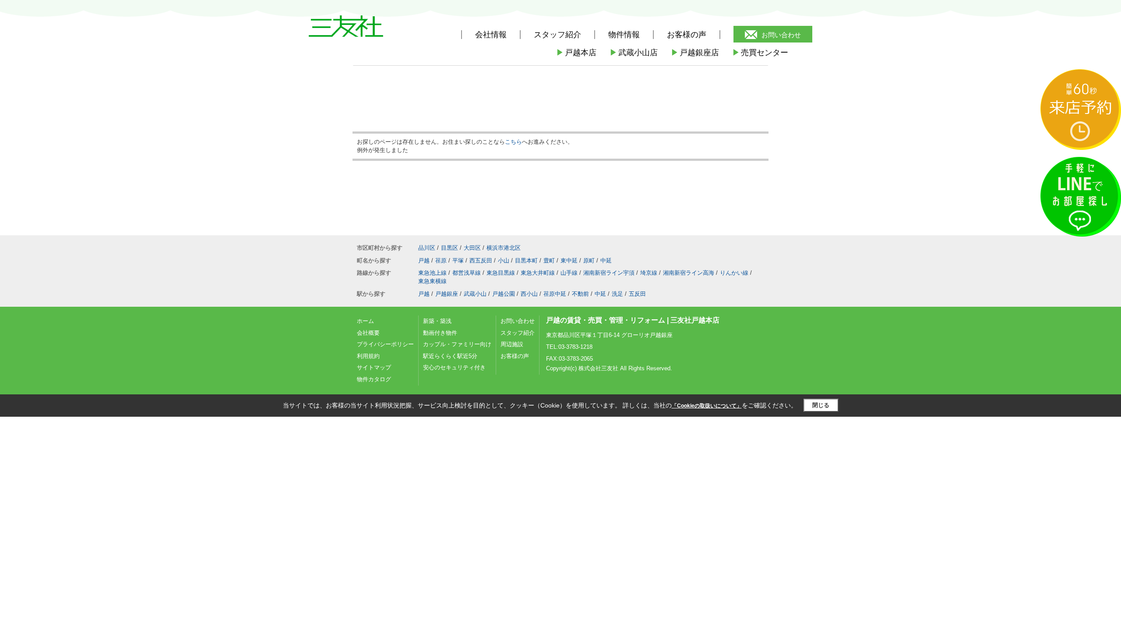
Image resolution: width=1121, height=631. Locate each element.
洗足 (617, 294)
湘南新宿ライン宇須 (609, 272)
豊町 (549, 260)
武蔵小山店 (634, 52)
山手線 (569, 272)
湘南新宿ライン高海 (688, 272)
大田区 (472, 248)
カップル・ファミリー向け (457, 344)
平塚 (458, 260)
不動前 (580, 294)
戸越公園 (503, 294)
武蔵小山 (475, 294)
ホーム (365, 321)
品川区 (426, 248)
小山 (503, 260)
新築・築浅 (437, 321)
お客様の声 (686, 34)
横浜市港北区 (503, 248)
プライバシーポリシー (385, 344)
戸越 (424, 260)
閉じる (820, 405)
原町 (589, 260)
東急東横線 (432, 281)
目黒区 (449, 248)
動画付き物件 (440, 333)
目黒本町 (526, 260)
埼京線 (648, 272)
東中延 (569, 260)
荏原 (441, 260)
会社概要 (368, 333)
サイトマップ (374, 367)
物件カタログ (374, 379)
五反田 (637, 294)
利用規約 (368, 356)
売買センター (760, 52)
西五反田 (480, 260)
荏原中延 (554, 294)
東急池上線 (432, 272)
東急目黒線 (500, 272)
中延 (606, 260)
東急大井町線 (538, 272)
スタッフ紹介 (518, 333)
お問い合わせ (781, 35)
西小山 (529, 294)
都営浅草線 (466, 272)
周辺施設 (512, 344)
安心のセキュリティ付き (454, 367)
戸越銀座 (446, 294)
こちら (513, 141)
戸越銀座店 (695, 52)
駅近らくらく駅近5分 (450, 356)
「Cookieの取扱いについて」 (707, 406)
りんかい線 (734, 272)
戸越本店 (576, 52)
